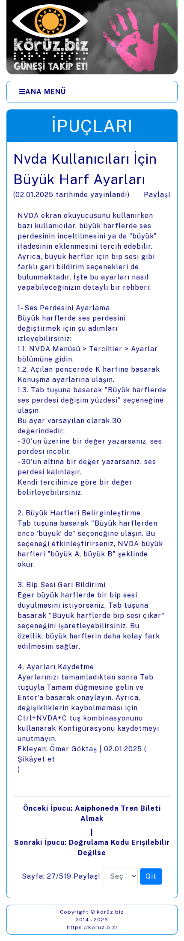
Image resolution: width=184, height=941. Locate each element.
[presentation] (92, 520)
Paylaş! (157, 195)
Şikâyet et (36, 759)
